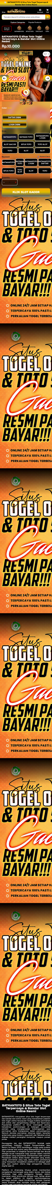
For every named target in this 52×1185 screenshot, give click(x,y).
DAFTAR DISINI (14, 117)
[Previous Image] (4, 78)
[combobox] (23, 17)
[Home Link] (16, 11)
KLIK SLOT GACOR (26, 192)
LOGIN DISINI (14, 125)
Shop (3, 12)
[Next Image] (47, 78)
